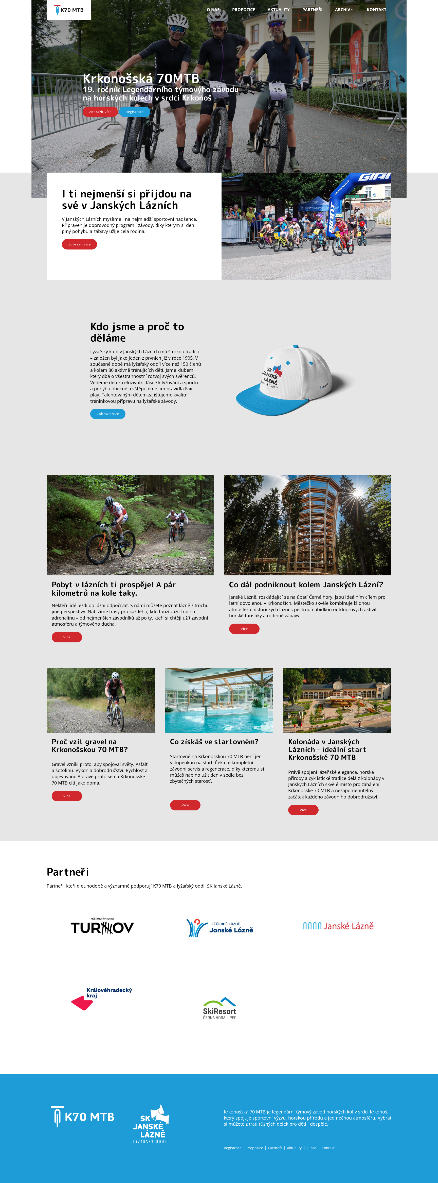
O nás (213, 9)
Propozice (243, 9)
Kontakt (376, 9)
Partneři (312, 9)
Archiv (342, 9)
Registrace (135, 111)
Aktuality (279, 9)
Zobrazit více (100, 111)
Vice (66, 637)
